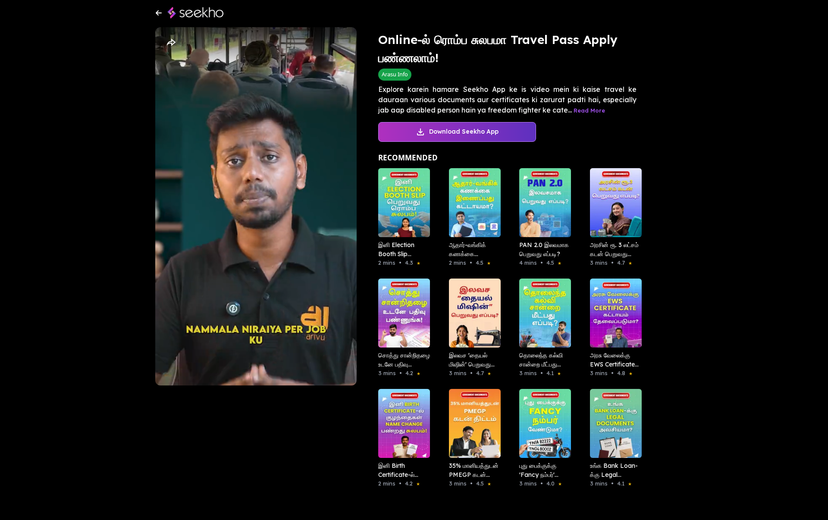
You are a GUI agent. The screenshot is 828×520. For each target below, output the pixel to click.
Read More (589, 110)
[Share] (170, 42)
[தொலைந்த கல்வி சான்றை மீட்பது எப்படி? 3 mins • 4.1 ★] (542, 313)
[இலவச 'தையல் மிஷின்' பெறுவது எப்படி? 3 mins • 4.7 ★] (472, 313)
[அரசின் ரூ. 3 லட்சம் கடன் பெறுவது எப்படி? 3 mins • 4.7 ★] (613, 202)
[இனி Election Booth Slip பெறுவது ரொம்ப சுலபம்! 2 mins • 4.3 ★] (401, 202)
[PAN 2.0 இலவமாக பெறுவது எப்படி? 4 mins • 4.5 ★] (542, 202)
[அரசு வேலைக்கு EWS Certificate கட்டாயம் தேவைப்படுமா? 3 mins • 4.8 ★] (613, 313)
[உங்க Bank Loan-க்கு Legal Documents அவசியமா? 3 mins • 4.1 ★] (613, 423)
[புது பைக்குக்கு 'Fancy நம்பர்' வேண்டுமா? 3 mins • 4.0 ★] (542, 423)
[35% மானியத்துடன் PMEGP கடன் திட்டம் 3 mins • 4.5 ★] (472, 423)
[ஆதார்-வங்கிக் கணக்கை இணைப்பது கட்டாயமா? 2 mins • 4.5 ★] (472, 202)
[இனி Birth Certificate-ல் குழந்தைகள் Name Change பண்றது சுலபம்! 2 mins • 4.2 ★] (401, 423)
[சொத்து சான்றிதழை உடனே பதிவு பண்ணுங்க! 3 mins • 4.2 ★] (401, 313)
